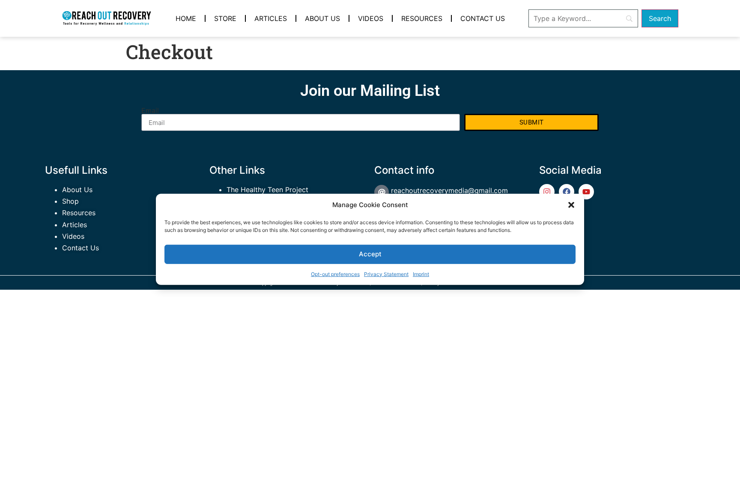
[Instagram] (547, 191)
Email (150, 110)
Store (225, 18)
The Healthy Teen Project (267, 189)
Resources (421, 18)
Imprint (421, 273)
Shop (70, 201)
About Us (322, 18)
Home (186, 18)
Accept (370, 253)
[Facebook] (566, 191)
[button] (571, 205)
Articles (270, 18)
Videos (370, 18)
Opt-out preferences (335, 273)
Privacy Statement (386, 273)
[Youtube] (586, 191)
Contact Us (482, 18)
